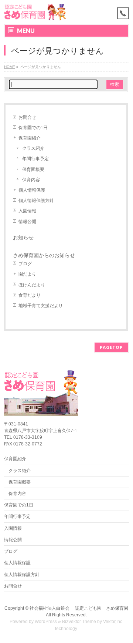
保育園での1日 (33, 127)
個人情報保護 (31, 190)
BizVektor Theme (79, 621)
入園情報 (27, 210)
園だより (27, 274)
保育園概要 (33, 169)
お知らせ (23, 237)
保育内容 (31, 179)
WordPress (46, 621)
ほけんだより (31, 284)
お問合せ (27, 117)
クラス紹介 (33, 148)
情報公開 (27, 221)
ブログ (25, 263)
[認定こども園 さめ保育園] (35, 12)
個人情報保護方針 (36, 200)
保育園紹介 (29, 138)
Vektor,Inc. (113, 621)
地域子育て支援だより (40, 305)
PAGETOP (111, 347)
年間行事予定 (35, 158)
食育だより (29, 295)
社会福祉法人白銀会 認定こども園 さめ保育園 (79, 608)
